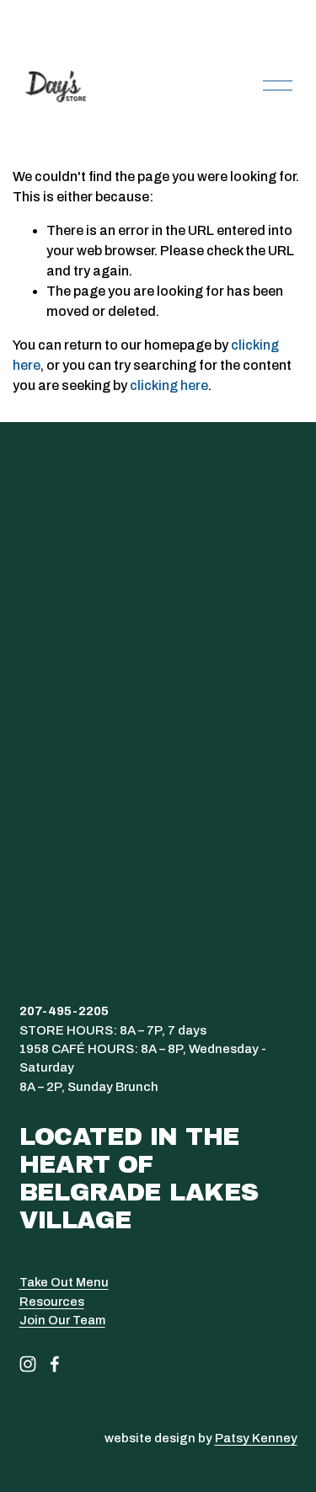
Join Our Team (62, 1320)
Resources (51, 1301)
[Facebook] (54, 1364)
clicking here (169, 385)
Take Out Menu (64, 1282)
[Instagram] (27, 1364)
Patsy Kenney (256, 1438)
